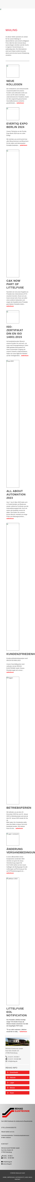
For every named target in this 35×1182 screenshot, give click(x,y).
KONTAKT (17, 1179)
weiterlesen (20, 103)
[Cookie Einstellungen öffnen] (3, 1180)
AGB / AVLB (28, 1177)
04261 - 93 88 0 (7, 1156)
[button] (17, 1072)
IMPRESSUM (11, 1177)
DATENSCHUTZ (20, 1177)
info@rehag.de (7, 1161)
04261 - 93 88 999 (8, 1158)
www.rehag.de (7, 1164)
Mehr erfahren (6, 1137)
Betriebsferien (18, 807)
